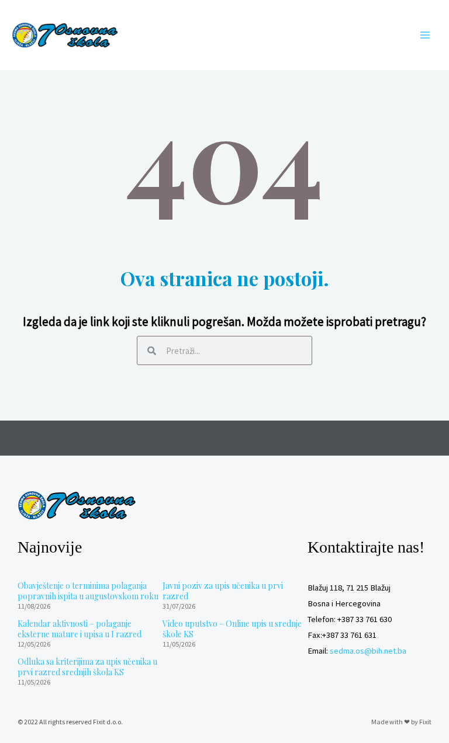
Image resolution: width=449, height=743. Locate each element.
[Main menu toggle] (425, 35)
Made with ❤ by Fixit (401, 721)
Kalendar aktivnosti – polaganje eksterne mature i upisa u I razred (79, 629)
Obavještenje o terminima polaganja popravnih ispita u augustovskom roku (88, 591)
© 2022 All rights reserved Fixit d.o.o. (70, 721)
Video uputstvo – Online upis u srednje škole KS (232, 629)
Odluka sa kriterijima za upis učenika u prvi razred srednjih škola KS (87, 667)
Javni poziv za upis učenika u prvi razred (223, 591)
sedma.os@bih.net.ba (368, 650)
